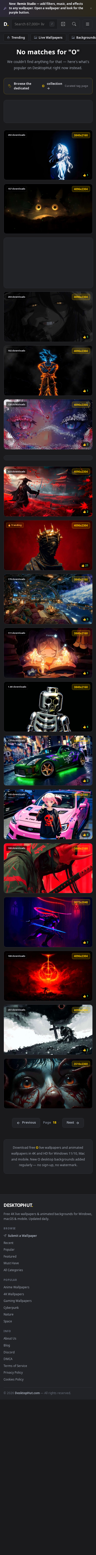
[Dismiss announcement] (91, 8)
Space (8, 1321)
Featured (10, 1256)
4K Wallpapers (14, 1294)
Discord (9, 1352)
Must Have (11, 1263)
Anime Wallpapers (16, 1287)
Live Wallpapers (50, 37)
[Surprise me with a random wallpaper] (63, 24)
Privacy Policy (13, 1372)
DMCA (8, 1359)
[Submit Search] (74, 24)
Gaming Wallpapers (18, 1301)
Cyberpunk (11, 1307)
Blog (7, 1345)
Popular (9, 1249)
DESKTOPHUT (18, 1205)
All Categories (13, 1270)
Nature (9, 1314)
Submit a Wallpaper (22, 1235)
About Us (10, 1338)
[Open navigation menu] (87, 24)
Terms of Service (15, 1366)
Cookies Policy (14, 1379)
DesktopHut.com (27, 1393)
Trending (18, 37)
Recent (8, 1243)
